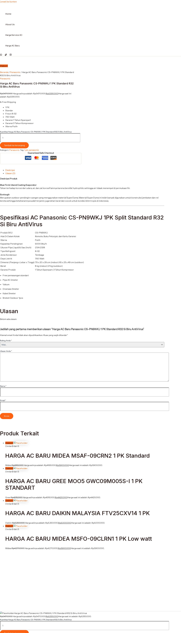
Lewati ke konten (8, 1)
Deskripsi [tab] (10, 170)
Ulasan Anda (6, 351)
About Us (10, 24)
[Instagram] (11, 55)
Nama (3, 386)
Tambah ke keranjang (14, 145)
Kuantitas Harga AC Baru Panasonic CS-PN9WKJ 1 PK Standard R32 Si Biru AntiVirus (36, 132)
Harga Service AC (13, 35)
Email (3, 400)
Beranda (4, 72)
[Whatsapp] (1, 55)
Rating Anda (6, 340)
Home (8, 13)
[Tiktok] (6, 55)
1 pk (26, 150)
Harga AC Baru (12, 45)
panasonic (34, 150)
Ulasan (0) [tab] (10, 173)
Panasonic (15, 72)
